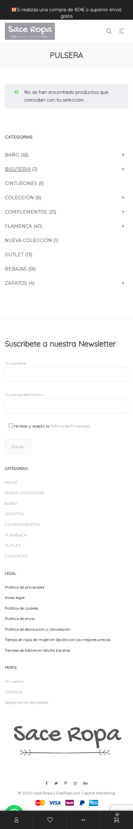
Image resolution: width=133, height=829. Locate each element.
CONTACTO (16, 556)
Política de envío (20, 618)
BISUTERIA (18, 169)
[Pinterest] (65, 783)
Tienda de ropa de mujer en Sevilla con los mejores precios (57, 639)
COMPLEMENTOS (26, 212)
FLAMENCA (18, 226)
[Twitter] (56, 783)
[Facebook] (47, 783)
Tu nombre (15, 363)
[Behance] (85, 783)
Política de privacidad (24, 587)
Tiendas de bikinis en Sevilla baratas (37, 650)
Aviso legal (15, 597)
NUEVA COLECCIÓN (28, 240)
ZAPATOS (16, 283)
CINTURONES (21, 183)
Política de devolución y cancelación (38, 629)
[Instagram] (75, 783)
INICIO (11, 482)
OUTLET (14, 255)
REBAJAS (16, 269)
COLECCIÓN (19, 198)
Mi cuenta (14, 681)
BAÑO (12, 155)
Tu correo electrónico (24, 394)
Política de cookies (21, 608)
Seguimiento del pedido (26, 702)
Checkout (14, 691)
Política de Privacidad (70, 426)
